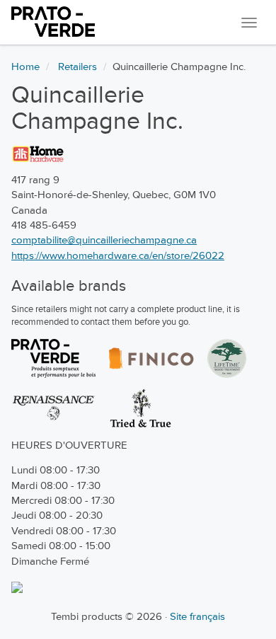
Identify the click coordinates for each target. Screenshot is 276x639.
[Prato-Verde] (53, 358)
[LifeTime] (226, 358)
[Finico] (151, 358)
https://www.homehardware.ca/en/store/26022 (117, 256)
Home (25, 67)
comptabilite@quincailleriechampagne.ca (104, 240)
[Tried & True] (140, 407)
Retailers (77, 67)
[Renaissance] (53, 408)
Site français (197, 616)
